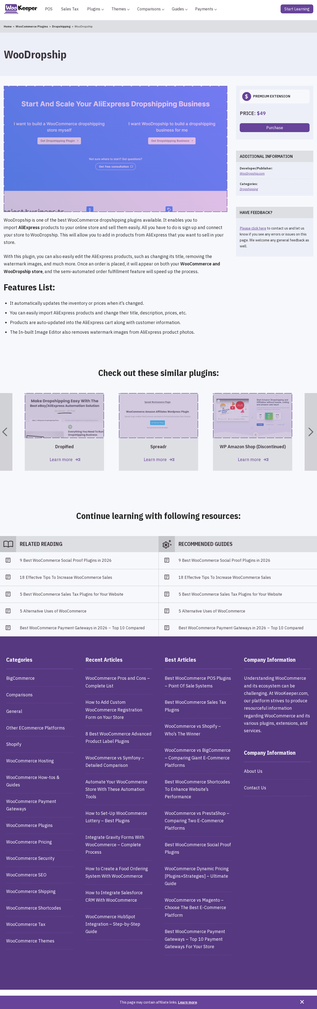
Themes (118, 8)
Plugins (93, 8)
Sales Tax (70, 8)
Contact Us (255, 788)
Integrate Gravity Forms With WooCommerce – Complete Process (114, 844)
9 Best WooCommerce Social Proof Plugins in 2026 (66, 560)
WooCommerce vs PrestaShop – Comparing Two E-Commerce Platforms (197, 820)
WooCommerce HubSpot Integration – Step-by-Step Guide (112, 924)
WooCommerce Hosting (30, 761)
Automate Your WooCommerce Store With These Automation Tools (116, 789)
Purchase (274, 127)
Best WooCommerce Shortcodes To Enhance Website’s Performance (197, 789)
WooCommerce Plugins (29, 825)
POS (49, 8)
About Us (253, 771)
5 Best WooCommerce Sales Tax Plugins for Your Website (71, 594)
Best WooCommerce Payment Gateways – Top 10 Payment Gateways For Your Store (195, 939)
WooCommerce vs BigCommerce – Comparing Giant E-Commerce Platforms (198, 757)
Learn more (187, 1002)
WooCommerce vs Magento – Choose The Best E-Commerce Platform (195, 907)
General (14, 711)
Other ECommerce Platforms (35, 728)
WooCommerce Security (30, 858)
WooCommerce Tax (25, 924)
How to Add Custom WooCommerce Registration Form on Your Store (113, 709)
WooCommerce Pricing (29, 842)
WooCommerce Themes (30, 941)
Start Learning (297, 8)
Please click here (253, 228)
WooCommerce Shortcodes (33, 908)
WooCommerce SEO (26, 875)
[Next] (311, 432)
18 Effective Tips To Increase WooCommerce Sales (66, 577)
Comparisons (149, 8)
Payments (204, 8)
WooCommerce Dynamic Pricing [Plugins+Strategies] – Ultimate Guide (197, 876)
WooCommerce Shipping (30, 891)
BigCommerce (20, 678)
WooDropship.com (252, 173)
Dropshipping (249, 189)
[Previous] (6, 432)
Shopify (13, 744)
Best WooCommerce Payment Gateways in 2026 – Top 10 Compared (82, 627)
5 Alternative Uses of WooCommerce (53, 611)
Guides (178, 8)
